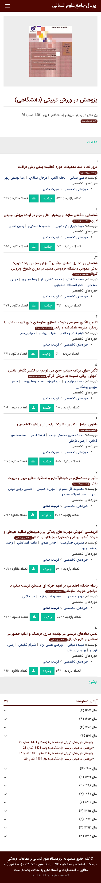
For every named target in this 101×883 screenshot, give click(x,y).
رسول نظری (16, 226)
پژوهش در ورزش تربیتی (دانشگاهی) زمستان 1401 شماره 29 (56, 742)
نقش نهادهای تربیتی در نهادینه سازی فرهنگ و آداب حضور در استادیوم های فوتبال (52, 636)
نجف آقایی (58, 177)
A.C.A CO (39, 875)
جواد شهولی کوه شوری (69, 226)
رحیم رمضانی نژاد (50, 596)
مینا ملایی (28, 596)
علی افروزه (54, 381)
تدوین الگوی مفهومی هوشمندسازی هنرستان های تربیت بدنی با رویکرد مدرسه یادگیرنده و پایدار (50, 325)
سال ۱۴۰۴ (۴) (88, 710)
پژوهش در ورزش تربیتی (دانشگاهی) (56, 100)
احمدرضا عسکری (39, 226)
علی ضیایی (77, 177)
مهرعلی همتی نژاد (51, 644)
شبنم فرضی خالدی (72, 333)
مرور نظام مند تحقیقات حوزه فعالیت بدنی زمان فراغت (57, 169)
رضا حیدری (29, 279)
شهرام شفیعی (27, 644)
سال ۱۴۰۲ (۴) (88, 727)
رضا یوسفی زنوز (15, 177)
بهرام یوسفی (27, 333)
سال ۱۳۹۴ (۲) (88, 819)
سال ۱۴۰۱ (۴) (88, 735)
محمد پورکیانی (74, 381)
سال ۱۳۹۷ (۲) (88, 794)
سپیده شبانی (75, 644)
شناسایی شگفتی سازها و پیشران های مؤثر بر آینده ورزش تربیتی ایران (50, 217)
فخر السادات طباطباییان (67, 285)
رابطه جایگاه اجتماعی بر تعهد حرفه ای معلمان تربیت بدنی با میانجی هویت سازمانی (53, 588)
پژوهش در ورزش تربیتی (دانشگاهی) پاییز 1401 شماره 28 (58, 748)
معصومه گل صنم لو (71, 488)
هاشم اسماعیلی (27, 542)
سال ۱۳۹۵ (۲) (88, 810)
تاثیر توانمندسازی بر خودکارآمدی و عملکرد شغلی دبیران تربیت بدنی (52, 480)
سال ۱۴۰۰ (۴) (88, 768)
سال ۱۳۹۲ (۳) (88, 836)
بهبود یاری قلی (76, 650)
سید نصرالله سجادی (73, 494)
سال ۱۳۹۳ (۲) (88, 827)
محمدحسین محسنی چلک (66, 435)
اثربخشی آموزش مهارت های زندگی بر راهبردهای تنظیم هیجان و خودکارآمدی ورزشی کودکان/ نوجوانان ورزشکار (50, 534)
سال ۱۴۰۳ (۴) (88, 719)
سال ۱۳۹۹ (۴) (88, 777)
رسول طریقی (77, 440)
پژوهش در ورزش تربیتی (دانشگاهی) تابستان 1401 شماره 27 (56, 753)
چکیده (47, 198)
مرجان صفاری (38, 177)
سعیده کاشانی (75, 279)
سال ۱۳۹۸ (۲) (88, 785)
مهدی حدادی (75, 596)
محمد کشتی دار (51, 279)
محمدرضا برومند (32, 381)
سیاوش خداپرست (72, 542)
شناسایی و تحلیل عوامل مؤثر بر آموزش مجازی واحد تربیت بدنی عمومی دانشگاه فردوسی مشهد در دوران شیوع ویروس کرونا (54, 268)
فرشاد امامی (37, 435)
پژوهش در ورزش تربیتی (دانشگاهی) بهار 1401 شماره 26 (58, 759)
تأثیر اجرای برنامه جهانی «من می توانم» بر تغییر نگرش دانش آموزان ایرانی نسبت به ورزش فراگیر (52, 373)
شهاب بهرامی (47, 333)
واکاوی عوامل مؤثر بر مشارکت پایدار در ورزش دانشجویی (57, 427)
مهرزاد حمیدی (45, 488)
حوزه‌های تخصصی (76, 189)
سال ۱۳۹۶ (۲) (88, 802)
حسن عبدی (48, 542)
